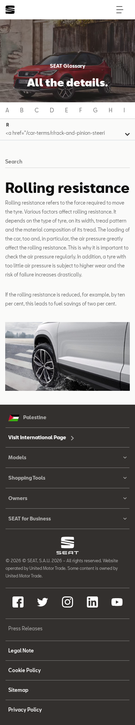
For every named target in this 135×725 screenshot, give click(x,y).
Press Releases (25, 628)
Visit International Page (37, 437)
